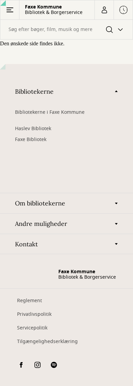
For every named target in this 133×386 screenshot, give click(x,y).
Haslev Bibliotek (33, 128)
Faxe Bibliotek (30, 139)
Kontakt (26, 244)
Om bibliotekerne (40, 203)
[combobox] (66, 29)
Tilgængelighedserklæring (47, 341)
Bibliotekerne (34, 91)
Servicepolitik (32, 327)
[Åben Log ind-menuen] (104, 9)
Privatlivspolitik (34, 314)
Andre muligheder (41, 224)
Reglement (29, 300)
